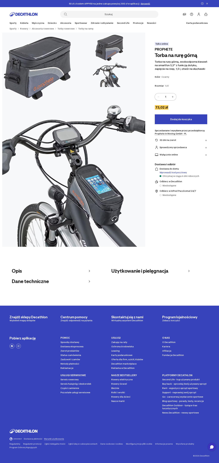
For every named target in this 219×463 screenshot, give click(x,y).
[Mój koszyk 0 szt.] (205, 14)
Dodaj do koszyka (181, 119)
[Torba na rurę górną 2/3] (38, 68)
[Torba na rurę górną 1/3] (109, 68)
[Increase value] (172, 96)
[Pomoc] (191, 14)
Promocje (138, 23)
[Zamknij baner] (207, 3)
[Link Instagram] (18, 346)
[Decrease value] (158, 96)
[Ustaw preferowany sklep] (184, 14)
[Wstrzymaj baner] (202, 3)
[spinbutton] (165, 97)
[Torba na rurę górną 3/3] (73, 175)
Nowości (151, 23)
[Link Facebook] (12, 346)
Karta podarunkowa (197, 23)
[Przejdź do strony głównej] (24, 14)
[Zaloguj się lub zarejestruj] (198, 14)
